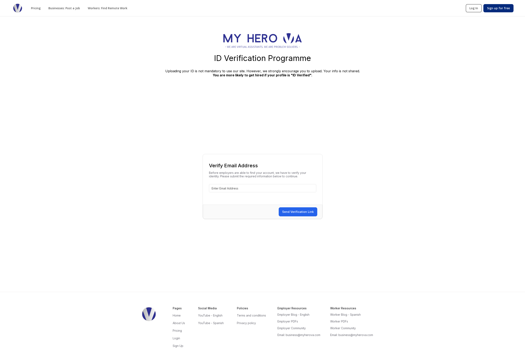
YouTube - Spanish (211, 323)
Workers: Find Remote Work (107, 8)
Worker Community (343, 328)
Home (177, 315)
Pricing (36, 8)
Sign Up (178, 346)
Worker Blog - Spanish (345, 314)
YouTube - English (210, 315)
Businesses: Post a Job (64, 8)
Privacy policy (246, 323)
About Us (179, 323)
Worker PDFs (339, 321)
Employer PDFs (287, 321)
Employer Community (291, 328)
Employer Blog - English (293, 314)
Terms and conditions (251, 315)
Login (176, 338)
